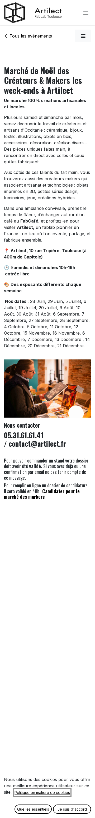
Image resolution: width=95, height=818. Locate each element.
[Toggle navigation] (85, 12)
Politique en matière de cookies (42, 792)
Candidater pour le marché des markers (42, 494)
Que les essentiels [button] (33, 809)
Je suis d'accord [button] (72, 809)
